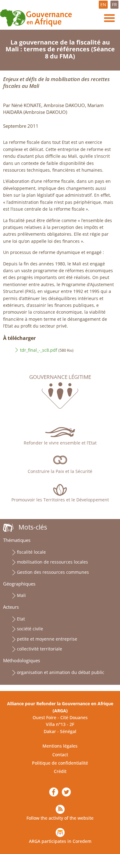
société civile (30, 629)
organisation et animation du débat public (60, 672)
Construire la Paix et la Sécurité (60, 471)
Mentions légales (60, 746)
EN (103, 4)
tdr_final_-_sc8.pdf (38, 350)
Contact (60, 754)
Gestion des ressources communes (53, 572)
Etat (21, 619)
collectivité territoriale (39, 649)
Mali (21, 595)
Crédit (60, 771)
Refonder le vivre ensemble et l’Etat (60, 443)
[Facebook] (53, 792)
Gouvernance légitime (60, 377)
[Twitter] (66, 792)
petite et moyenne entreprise (47, 639)
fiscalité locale (31, 552)
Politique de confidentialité (60, 763)
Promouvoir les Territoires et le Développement (60, 500)
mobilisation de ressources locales (52, 562)
